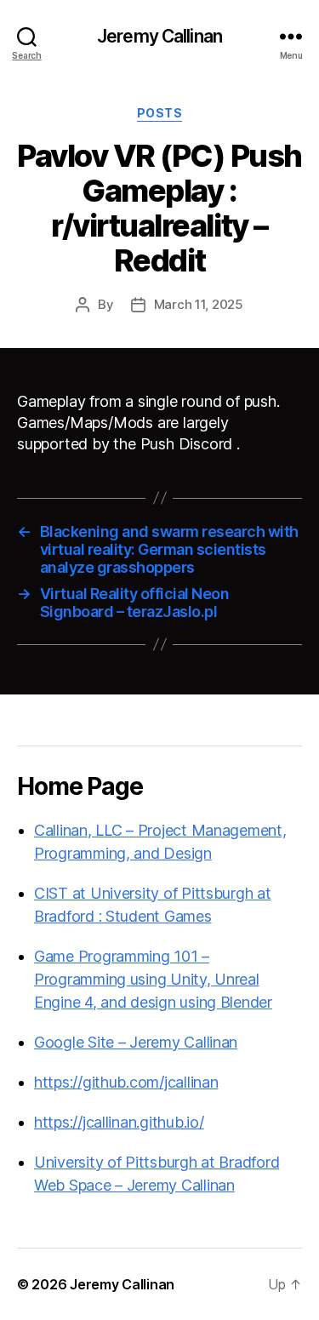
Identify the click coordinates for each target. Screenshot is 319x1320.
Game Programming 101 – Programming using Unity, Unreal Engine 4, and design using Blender (153, 979)
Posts (160, 113)
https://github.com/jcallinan (126, 1082)
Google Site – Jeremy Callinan (135, 1042)
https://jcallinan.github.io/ (118, 1122)
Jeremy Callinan (159, 36)
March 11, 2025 (198, 304)
